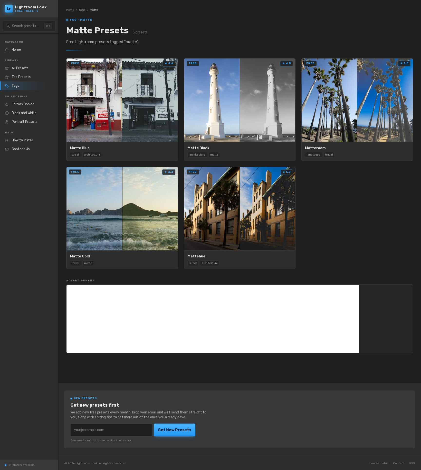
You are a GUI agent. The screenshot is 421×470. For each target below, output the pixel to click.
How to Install (378, 463)
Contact (398, 463)
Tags (82, 9)
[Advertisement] (213, 319)
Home (70, 9)
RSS (412, 463)
